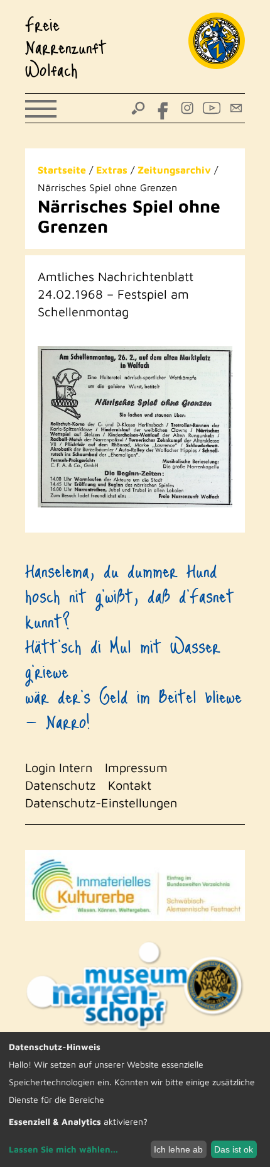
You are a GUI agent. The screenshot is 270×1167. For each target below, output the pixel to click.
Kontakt (129, 785)
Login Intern (58, 767)
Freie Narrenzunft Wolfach (66, 46)
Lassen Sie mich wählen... (63, 1149)
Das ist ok (233, 1149)
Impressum (136, 767)
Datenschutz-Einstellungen (101, 802)
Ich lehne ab (178, 1149)
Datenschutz (60, 785)
